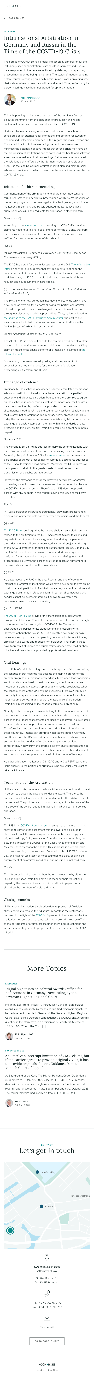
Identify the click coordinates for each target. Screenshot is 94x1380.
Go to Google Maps (47, 1341)
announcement (33, 225)
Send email (47, 1327)
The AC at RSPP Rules (17, 616)
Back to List (16, 18)
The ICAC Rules (13, 530)
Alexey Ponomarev (30, 97)
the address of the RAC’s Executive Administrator (33, 318)
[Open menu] (88, 5)
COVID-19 (10, 31)
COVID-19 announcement (35, 825)
